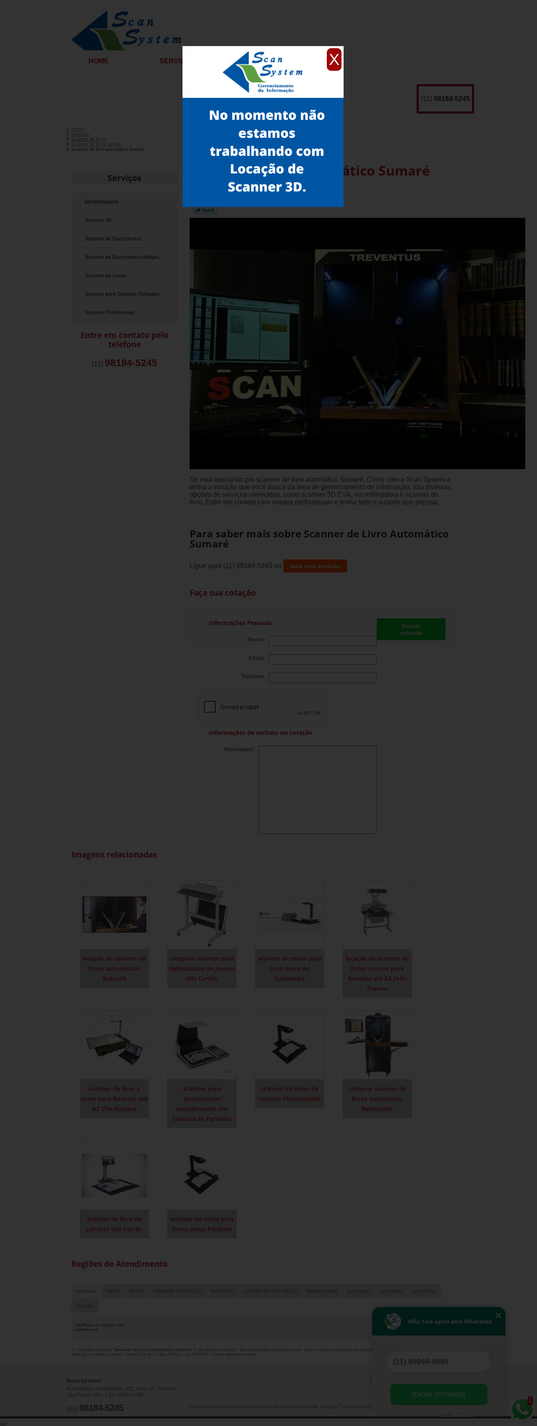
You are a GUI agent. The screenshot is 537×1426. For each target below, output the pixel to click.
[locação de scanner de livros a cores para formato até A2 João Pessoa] (377, 914)
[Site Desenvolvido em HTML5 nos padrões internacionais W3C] (456, 1413)
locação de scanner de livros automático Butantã (114, 968)
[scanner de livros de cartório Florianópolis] (289, 1044)
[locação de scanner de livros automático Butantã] (114, 914)
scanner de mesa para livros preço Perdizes (202, 1224)
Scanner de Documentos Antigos (122, 257)
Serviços (177, 61)
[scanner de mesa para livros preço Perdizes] (202, 1174)
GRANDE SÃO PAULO (177, 1291)
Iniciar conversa (438, 1394)
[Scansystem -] (129, 25)
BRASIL (137, 1291)
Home (99, 61)
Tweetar (205, 210)
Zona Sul (85, 1305)
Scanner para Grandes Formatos (122, 294)
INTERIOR (222, 1291)
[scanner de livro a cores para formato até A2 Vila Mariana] (114, 1044)
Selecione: (86, 1291)
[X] (263, 48)
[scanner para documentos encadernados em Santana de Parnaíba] (202, 1044)
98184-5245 (452, 98)
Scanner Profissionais (110, 312)
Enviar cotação (411, 629)
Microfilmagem (101, 202)
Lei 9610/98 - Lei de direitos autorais (220, 1354)
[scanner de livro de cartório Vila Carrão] (114, 1174)
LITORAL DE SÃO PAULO (270, 1291)
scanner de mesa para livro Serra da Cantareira (289, 968)
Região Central (322, 1291)
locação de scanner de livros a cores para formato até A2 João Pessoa (377, 973)
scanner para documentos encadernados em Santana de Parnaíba (202, 1104)
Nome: (258, 639)
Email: (258, 657)
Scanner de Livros (105, 276)
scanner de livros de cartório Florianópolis (289, 1094)
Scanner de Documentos (113, 239)
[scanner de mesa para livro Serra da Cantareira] (289, 914)
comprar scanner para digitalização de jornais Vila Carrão (202, 968)
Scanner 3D (98, 220)
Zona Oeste (424, 1291)
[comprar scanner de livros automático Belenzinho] (377, 1044)
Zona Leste (358, 1291)
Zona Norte (390, 1291)
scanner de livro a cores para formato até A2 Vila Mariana (114, 1099)
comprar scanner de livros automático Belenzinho (377, 1099)
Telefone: (254, 676)
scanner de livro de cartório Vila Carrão (114, 1224)
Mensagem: (241, 749)
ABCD (113, 1291)
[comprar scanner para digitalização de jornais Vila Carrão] (202, 914)
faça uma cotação (315, 566)
